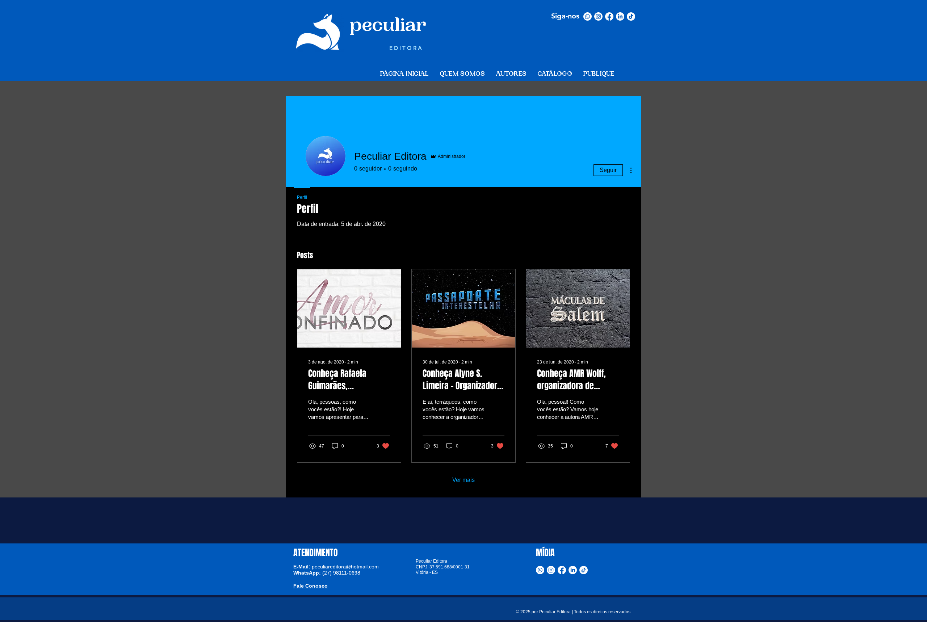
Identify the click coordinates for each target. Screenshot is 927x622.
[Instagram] (598, 16)
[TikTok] (631, 16)
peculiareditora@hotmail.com (345, 567)
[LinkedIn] (620, 16)
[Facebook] (609, 16)
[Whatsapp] (587, 16)
